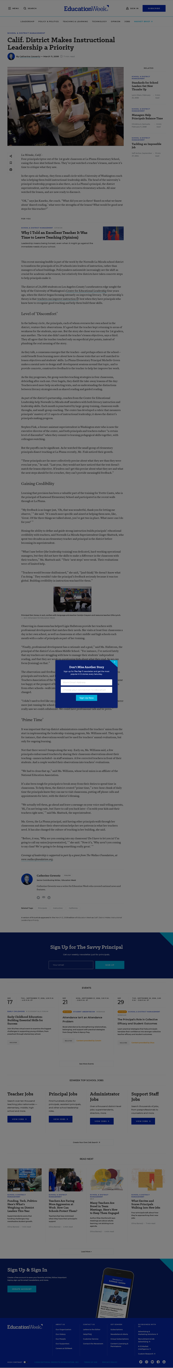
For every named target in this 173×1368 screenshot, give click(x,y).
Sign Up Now (86, 698)
